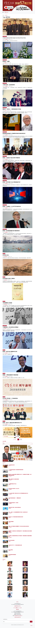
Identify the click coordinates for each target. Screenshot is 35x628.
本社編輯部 (6, 39)
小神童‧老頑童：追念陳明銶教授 (9, 84)
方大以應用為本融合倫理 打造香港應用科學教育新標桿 (16, 469)
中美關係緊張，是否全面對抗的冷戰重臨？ (11, 327)
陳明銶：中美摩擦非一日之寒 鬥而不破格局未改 (12, 206)
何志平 (9, 465)
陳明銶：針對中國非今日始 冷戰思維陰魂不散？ (12, 182)
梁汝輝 (9, 517)
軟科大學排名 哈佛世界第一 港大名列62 (14, 488)
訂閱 (31, 621)
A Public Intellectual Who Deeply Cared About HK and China (14, 37)
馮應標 (9, 550)
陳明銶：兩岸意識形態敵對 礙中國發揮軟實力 (11, 230)
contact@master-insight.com (18, 615)
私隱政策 (31, 625)
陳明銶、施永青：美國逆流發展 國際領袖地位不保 (12, 422)
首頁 (3, 15)
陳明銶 (5, 328)
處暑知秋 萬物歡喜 (11, 521)
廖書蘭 (5, 62)
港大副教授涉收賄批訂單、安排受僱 (13, 502)
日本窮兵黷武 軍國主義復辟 (12, 554)
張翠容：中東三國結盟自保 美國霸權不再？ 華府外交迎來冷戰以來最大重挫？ (19, 526)
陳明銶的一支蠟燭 (6, 61)
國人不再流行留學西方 (12, 540)
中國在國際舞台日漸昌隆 (7, 302)
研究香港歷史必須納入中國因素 (9, 278)
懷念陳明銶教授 (4, 36)
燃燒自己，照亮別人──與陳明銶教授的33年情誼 (12, 109)
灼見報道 (4, 373)
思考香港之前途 (6, 255)
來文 (9, 498)
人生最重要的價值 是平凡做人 (13, 483)
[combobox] (17, 444)
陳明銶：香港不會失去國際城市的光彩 (10, 351)
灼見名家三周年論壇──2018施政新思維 (10, 398)
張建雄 (9, 541)
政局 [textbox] (3, 443)
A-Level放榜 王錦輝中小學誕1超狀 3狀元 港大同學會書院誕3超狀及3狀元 (18, 493)
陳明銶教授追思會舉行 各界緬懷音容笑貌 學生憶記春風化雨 (14, 133)
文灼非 (5, 110)
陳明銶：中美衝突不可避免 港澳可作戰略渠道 (11, 157)
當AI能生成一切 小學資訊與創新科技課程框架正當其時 (16, 516)
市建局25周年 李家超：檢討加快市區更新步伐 (15, 507)
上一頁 (14, 439)
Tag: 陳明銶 (6, 15)
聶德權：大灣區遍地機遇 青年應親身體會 (10, 374)
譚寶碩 (9, 484)
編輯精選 (5, 256)
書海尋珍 (4, 253)
